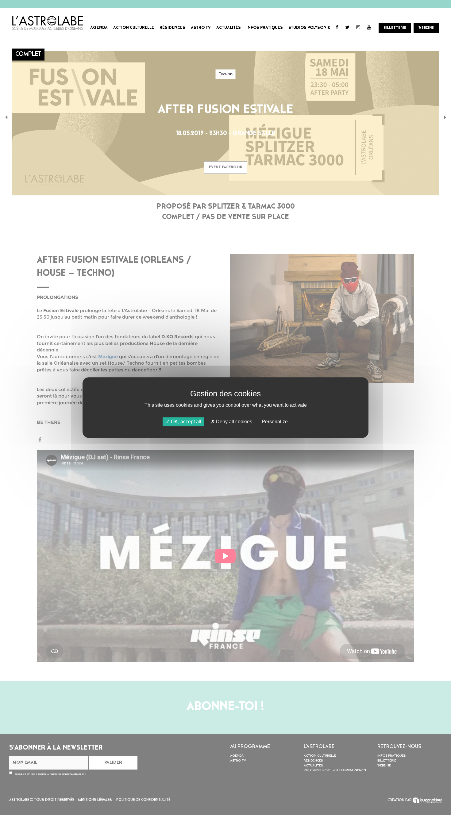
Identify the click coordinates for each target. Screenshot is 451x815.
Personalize (275, 421)
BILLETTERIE (395, 28)
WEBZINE (426, 28)
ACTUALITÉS (228, 28)
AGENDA (99, 28)
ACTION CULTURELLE (133, 28)
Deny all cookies (233, 421)
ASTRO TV (201, 28)
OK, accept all (185, 421)
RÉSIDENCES (172, 28)
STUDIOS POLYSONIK (309, 28)
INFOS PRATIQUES (264, 28)
